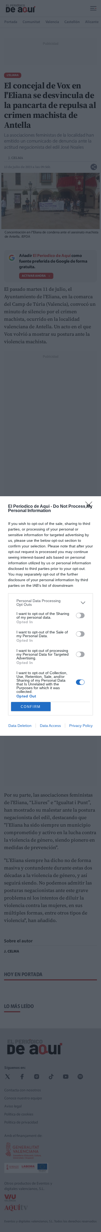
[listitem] (50, 602)
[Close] (90, 507)
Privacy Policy (81, 725)
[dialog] (50, 616)
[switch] (80, 615)
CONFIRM (31, 707)
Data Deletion (20, 725)
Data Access (50, 725)
